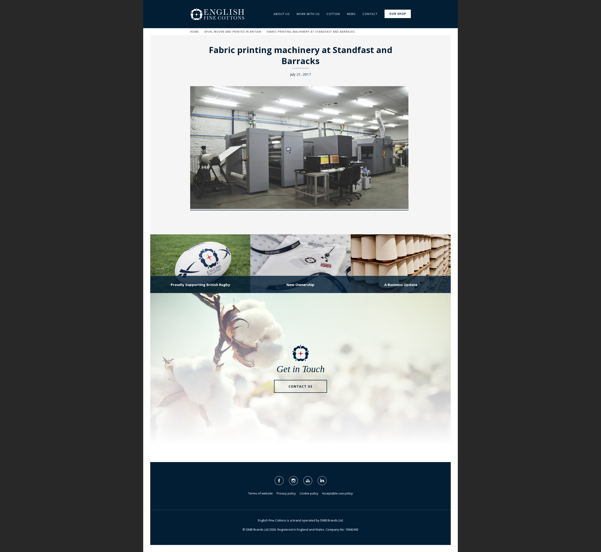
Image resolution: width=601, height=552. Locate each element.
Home (194, 31)
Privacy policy (286, 493)
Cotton (333, 14)
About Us (281, 14)
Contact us (300, 386)
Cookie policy (309, 493)
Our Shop (397, 14)
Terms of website (260, 493)
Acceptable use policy (337, 493)
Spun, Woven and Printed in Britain (232, 31)
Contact (370, 14)
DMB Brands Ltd (331, 520)
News (351, 14)
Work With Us (308, 14)
